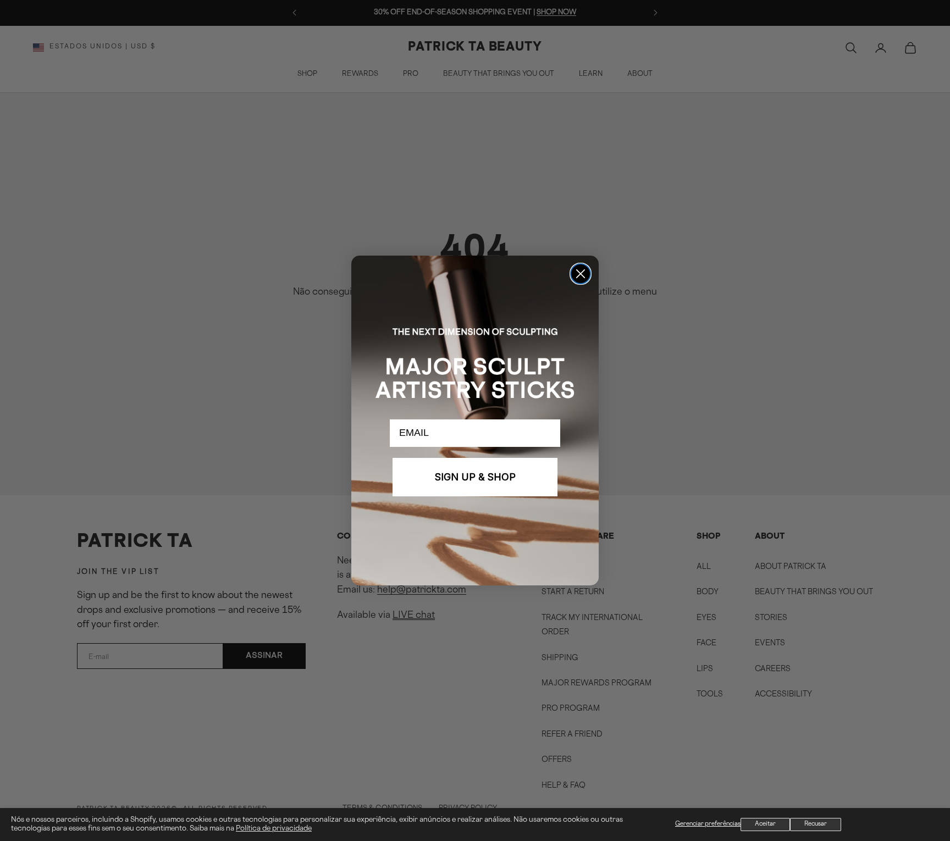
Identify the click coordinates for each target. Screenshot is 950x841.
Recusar (815, 824)
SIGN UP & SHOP (475, 477)
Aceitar (765, 824)
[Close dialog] (580, 274)
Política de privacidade (274, 829)
